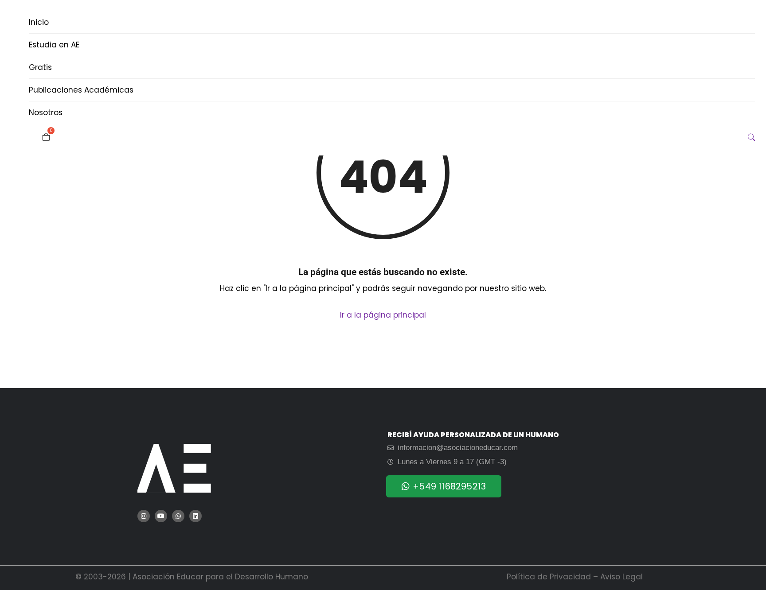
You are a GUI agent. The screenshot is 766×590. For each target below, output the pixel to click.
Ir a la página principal (383, 315)
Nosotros (46, 112)
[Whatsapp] (178, 516)
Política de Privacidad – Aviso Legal (575, 576)
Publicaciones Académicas (81, 90)
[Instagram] (143, 516)
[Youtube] (161, 516)
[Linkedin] (195, 516)
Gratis (40, 67)
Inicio (39, 22)
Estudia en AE (54, 44)
